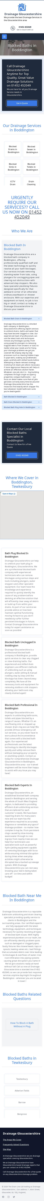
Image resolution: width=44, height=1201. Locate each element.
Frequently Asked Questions (16, 1144)
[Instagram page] (8, 1197)
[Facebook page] (3, 1197)
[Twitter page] (14, 1197)
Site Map (7, 1149)
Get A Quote (22, 103)
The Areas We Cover (12, 1139)
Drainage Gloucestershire (23, 14)
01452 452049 (28, 214)
